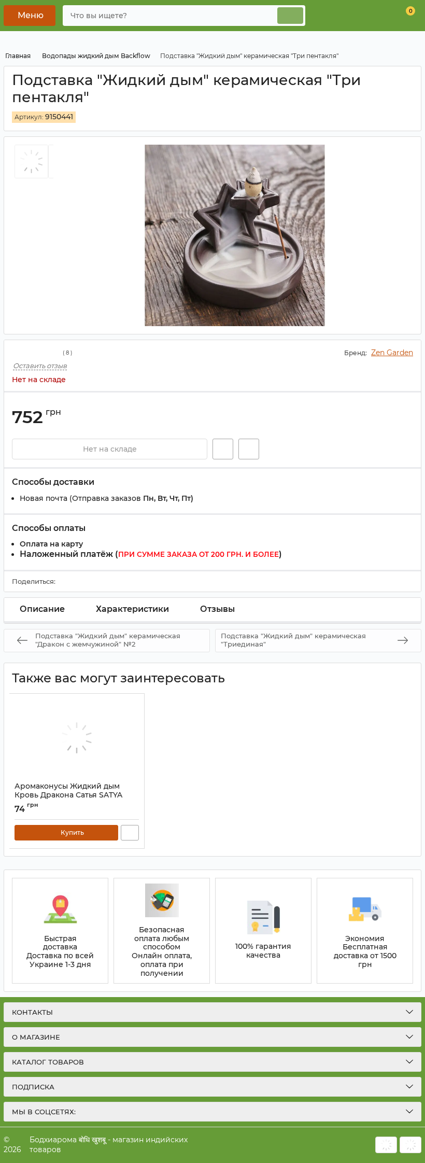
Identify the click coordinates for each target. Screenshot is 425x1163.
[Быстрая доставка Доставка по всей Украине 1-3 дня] (60, 930)
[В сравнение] (248, 449)
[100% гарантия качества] (263, 930)
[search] (290, 15)
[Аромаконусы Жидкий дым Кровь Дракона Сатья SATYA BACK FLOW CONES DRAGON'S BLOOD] (77, 738)
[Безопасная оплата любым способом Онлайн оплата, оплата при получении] (161, 930)
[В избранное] (222, 449)
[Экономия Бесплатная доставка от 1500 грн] (365, 930)
